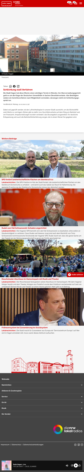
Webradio (5, 379)
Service (5, 397)
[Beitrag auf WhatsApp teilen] (10, 86)
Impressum (5, 445)
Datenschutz (16, 445)
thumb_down (72, 465)
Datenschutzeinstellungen (33, 445)
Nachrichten (6, 385)
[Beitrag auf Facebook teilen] (14, 86)
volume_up (67, 465)
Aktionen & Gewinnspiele (12, 391)
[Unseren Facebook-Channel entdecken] (78, 444)
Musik (4, 408)
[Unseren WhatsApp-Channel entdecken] (75, 444)
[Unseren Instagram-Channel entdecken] (82, 444)
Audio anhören (75, 275)
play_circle (75, 465)
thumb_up (79, 465)
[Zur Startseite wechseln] (6, 4)
